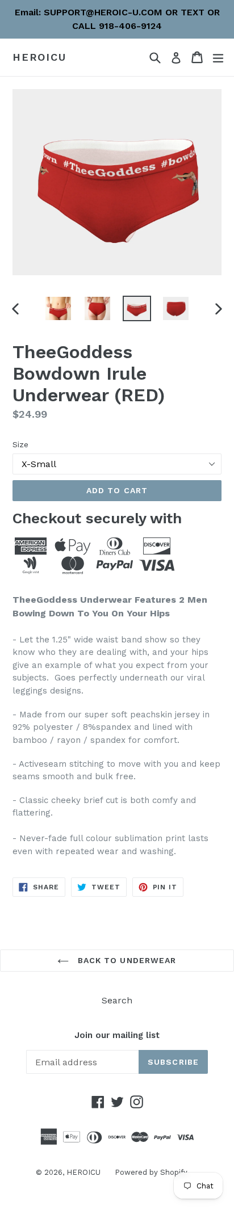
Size (20, 444)
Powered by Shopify (151, 1172)
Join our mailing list (117, 1035)
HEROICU (39, 57)
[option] (58, 308)
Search (117, 1000)
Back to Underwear (125, 960)
